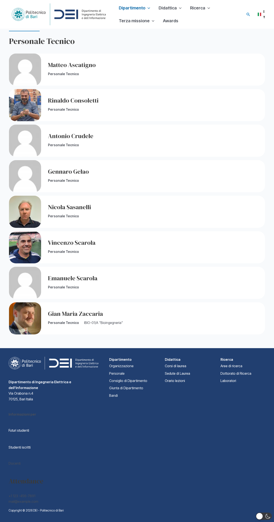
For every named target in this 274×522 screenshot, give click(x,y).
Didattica (168, 7)
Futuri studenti (19, 430)
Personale (117, 373)
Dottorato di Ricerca (235, 373)
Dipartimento (132, 7)
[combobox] (261, 14)
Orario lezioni (175, 381)
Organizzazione (121, 366)
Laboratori (228, 381)
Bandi (113, 395)
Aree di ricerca (231, 366)
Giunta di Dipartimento (126, 388)
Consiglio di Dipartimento (128, 381)
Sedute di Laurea (177, 373)
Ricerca (197, 7)
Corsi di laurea (175, 366)
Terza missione (134, 20)
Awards (170, 20)
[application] (147, 8)
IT (260, 14)
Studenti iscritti (20, 447)
